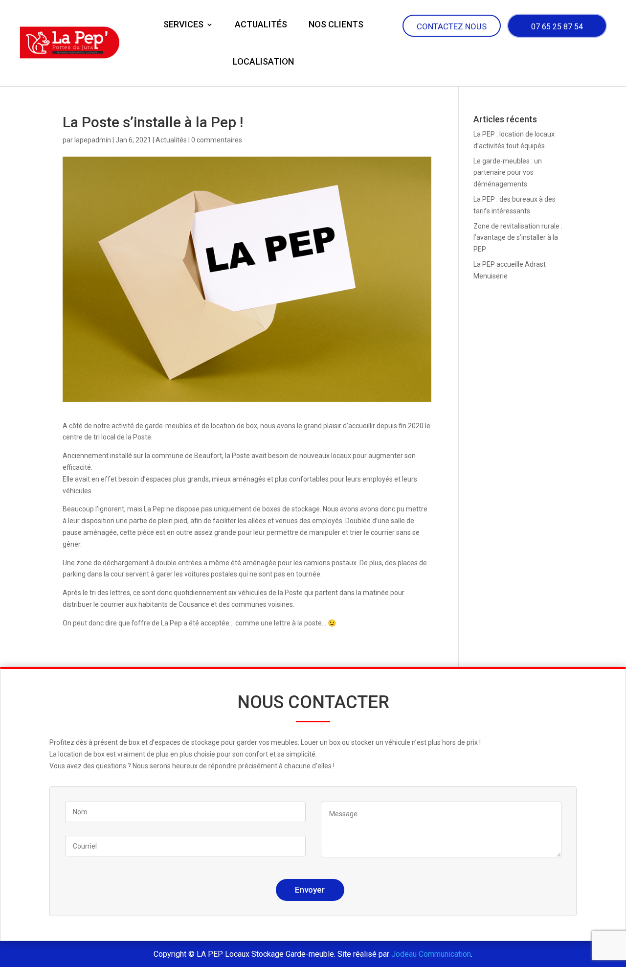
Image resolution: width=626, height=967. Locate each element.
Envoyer (310, 890)
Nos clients (336, 24)
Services (183, 24)
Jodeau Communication (431, 954)
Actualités (261, 24)
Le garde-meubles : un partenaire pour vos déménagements (507, 172)
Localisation (263, 61)
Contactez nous (452, 26)
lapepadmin (92, 140)
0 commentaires (216, 140)
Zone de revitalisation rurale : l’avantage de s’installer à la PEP (517, 237)
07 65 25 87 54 (557, 26)
